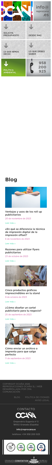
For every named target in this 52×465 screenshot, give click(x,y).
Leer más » (10, 223)
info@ (42, 7)
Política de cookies (37, 397)
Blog (17, 397)
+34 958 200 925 (31, 434)
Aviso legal (42, 400)
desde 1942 (35, 35)
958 (42, 63)
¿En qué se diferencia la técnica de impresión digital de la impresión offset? (25, 232)
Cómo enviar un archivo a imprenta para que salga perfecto (21, 351)
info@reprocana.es (26, 430)
